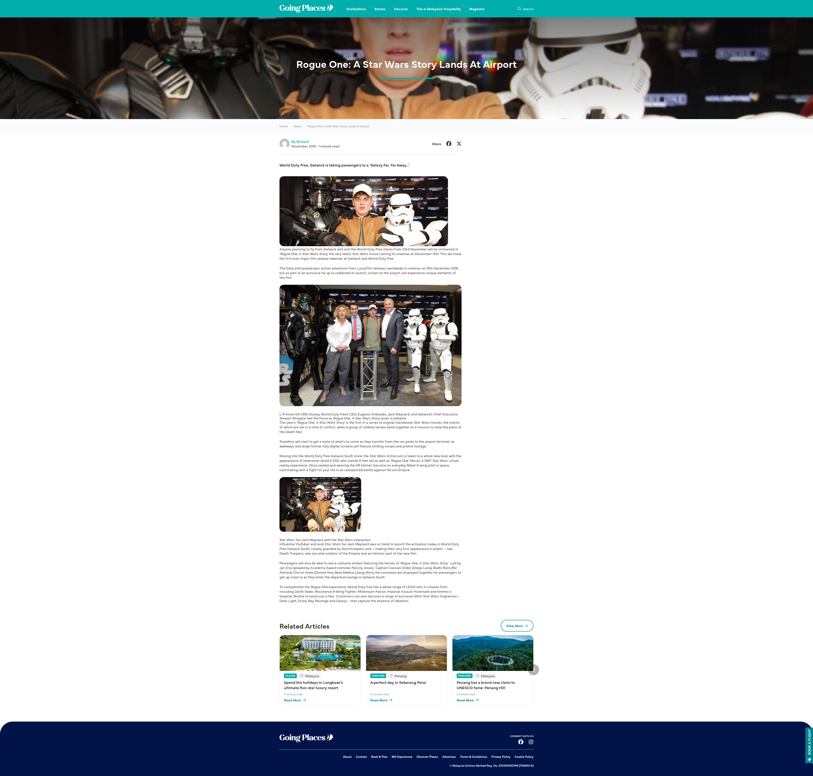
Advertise (449, 756)
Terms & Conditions (473, 756)
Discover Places (427, 756)
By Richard (300, 141)
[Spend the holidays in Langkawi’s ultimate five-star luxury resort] (320, 653)
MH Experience (402, 756)
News (297, 126)
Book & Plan (379, 756)
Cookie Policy (524, 756)
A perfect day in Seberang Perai (398, 682)
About (347, 756)
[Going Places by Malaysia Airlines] (306, 9)
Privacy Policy (500, 756)
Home (283, 126)
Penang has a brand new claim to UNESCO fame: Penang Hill (486, 685)
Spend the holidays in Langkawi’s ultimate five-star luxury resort (313, 685)
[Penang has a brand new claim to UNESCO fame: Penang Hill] (492, 653)
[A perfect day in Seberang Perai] (406, 653)
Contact (361, 756)
